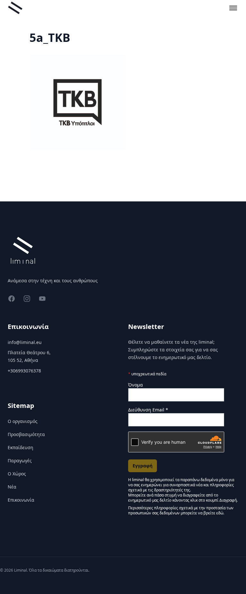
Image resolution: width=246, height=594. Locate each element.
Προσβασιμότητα (26, 434)
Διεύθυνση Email (148, 410)
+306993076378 (24, 371)
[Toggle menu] (233, 8)
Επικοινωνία (21, 500)
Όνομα (135, 385)
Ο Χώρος (17, 474)
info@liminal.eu (25, 342)
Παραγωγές (20, 460)
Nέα (12, 487)
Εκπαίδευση (20, 447)
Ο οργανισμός (22, 421)
